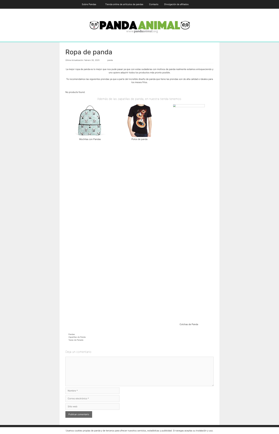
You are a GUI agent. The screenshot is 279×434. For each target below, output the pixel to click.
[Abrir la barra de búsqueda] (196, 4)
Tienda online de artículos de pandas (124, 4)
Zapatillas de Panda (77, 337)
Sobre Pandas (89, 4)
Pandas (71, 334)
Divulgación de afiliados (176, 4)
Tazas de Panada (75, 340)
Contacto (153, 4)
